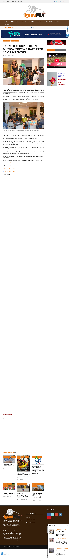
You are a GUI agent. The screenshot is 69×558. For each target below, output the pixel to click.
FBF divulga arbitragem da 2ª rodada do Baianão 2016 (22, 496)
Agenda (39, 21)
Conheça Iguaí (14, 21)
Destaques (8, 40)
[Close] (67, 525)
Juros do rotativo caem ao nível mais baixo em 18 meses (8, 466)
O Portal (14, 1)
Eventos (31, 21)
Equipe (8, 1)
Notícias (24, 21)
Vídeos (57, 21)
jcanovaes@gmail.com (10, 162)
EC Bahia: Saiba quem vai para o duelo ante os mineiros (9, 493)
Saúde (65, 548)
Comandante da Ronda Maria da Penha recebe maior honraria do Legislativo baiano (61, 533)
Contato (20, 1)
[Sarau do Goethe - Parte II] (9, 171)
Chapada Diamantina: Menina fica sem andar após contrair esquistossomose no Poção (61, 553)
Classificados (48, 21)
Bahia (4, 40)
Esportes (34, 456)
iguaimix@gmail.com (31, 522)
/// (14, 452)
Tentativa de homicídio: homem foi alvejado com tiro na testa (23, 475)
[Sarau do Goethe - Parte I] (9, 168)
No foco (22, 456)
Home (4, 1)
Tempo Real (17, 40)
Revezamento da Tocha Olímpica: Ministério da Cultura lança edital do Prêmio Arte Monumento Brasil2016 (38, 470)
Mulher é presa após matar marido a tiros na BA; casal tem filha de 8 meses (61, 543)
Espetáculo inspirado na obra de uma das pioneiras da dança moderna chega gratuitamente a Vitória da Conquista (40, 27)
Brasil (5, 456)
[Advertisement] (23, 437)
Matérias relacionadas (8, 452)
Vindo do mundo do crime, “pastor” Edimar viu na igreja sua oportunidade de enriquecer (37, 495)
